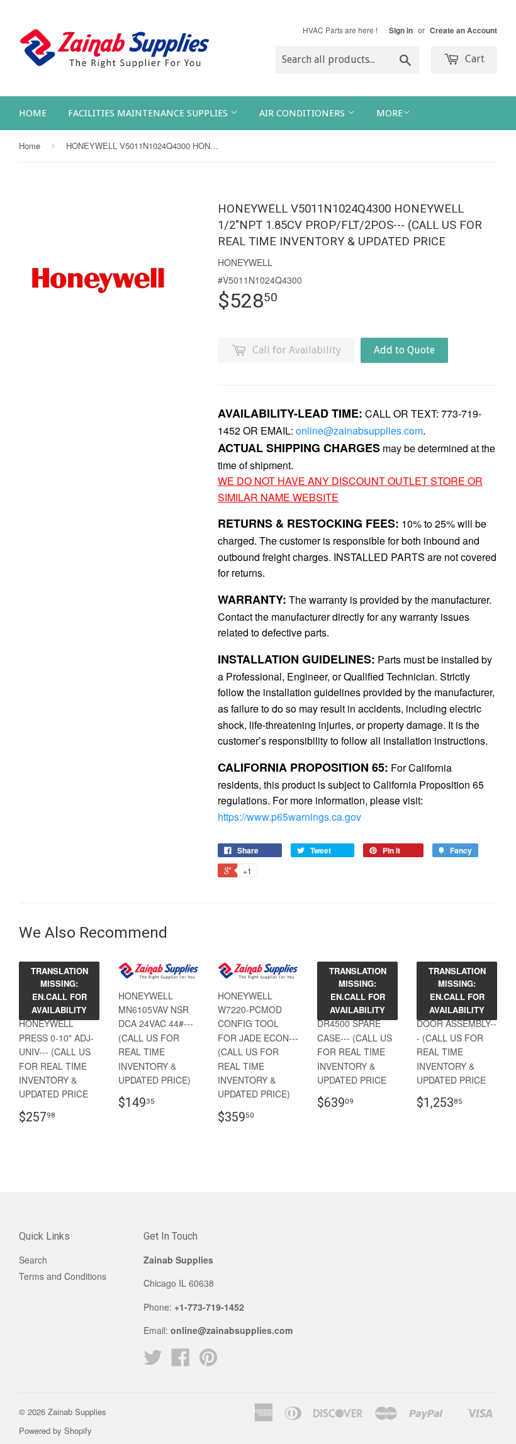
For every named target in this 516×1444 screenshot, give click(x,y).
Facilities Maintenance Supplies (149, 113)
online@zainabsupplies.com (359, 430)
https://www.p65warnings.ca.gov (289, 816)
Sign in (401, 30)
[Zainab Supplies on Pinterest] (208, 1361)
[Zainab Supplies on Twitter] (152, 1361)
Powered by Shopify (55, 1430)
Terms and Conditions (62, 1276)
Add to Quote (404, 350)
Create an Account (463, 30)
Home (33, 113)
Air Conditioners (303, 113)
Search (33, 1259)
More (389, 113)
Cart (474, 59)
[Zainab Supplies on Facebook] (180, 1361)
